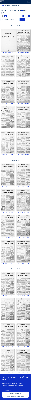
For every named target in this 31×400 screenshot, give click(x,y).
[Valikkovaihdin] (29, 2)
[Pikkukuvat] (5, 16)
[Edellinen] (23, 16)
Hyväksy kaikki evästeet (15, 393)
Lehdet (2, 5)
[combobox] (26, 16)
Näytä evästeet (7, 390)
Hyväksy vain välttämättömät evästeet (15, 396)
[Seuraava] (29, 16)
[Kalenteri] (2, 16)
